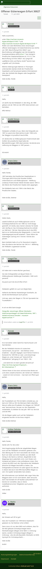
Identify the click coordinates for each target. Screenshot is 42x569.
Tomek (5, 14)
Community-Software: (21, 566)
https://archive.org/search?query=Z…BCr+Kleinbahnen (14, 366)
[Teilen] (39, 18)
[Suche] (29, 3)
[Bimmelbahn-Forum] (16, 3)
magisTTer (22, 322)
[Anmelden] (34, 2)
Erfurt (22, 54)
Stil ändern (37, 554)
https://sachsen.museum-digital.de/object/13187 (18, 44)
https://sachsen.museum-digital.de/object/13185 (13, 40)
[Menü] (39, 3)
